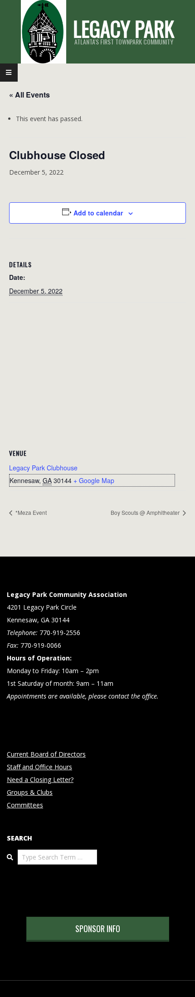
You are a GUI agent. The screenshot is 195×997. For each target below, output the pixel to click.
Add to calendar (98, 212)
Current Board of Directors (46, 754)
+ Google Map (93, 480)
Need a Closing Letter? (40, 779)
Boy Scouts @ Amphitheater (146, 512)
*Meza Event (30, 512)
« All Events (29, 94)
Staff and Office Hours (39, 766)
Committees (25, 805)
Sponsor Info (97, 928)
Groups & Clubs (30, 792)
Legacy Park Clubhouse (43, 467)
